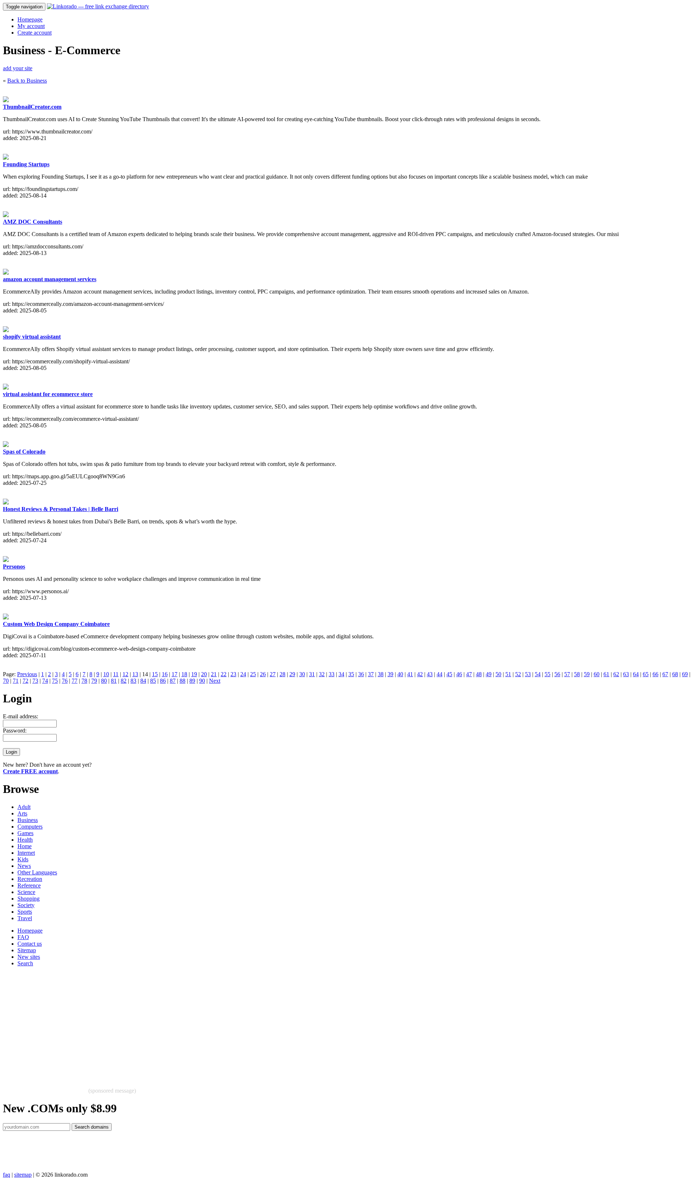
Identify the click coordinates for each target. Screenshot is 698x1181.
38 (381, 674)
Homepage (30, 19)
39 (390, 674)
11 (116, 674)
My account (31, 26)
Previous (27, 674)
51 (508, 674)
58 (577, 674)
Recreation (29, 879)
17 (174, 674)
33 (331, 674)
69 (685, 674)
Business (27, 820)
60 (596, 674)
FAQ (23, 937)
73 (35, 681)
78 (84, 681)
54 (538, 674)
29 (292, 674)
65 (646, 674)
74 (45, 681)
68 (675, 674)
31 (312, 674)
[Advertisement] (221, 1023)
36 (361, 674)
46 (459, 674)
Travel (24, 918)
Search (25, 963)
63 (626, 674)
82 (124, 681)
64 (636, 674)
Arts (22, 813)
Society (26, 905)
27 (273, 674)
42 (420, 674)
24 (243, 674)
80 (104, 681)
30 (302, 674)
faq (6, 1175)
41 (410, 674)
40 (400, 674)
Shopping (28, 898)
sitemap (23, 1175)
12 (125, 674)
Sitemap (26, 950)
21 (214, 674)
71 (16, 681)
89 (192, 681)
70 (6, 681)
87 (173, 681)
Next (214, 681)
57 (567, 674)
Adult (24, 807)
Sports (24, 912)
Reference (29, 885)
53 (528, 674)
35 (351, 674)
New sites (28, 957)
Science (26, 892)
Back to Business (27, 80)
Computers (30, 826)
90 (202, 681)
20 (204, 674)
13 (135, 674)
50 (498, 674)
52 (518, 674)
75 (55, 681)
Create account (34, 32)
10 (106, 674)
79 (94, 681)
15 (155, 674)
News (24, 866)
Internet (26, 853)
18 (184, 674)
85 (153, 681)
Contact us (29, 944)
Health (25, 840)
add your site (17, 68)
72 (25, 681)
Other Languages (37, 872)
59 (587, 674)
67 (665, 674)
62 (616, 674)
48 (479, 674)
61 (606, 674)
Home (24, 846)
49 (489, 674)
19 (194, 674)
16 (165, 674)
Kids (22, 859)
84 (143, 681)
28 (282, 674)
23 (233, 674)
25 (253, 674)
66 (655, 674)
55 (547, 674)
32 (322, 674)
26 (263, 674)
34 (341, 674)
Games (25, 833)
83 (133, 681)
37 (371, 674)
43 (430, 674)
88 (182, 681)
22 (223, 674)
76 (65, 681)
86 (163, 681)
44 (439, 674)
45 (449, 674)
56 (557, 674)
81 (114, 681)
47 (469, 674)
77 (74, 681)
